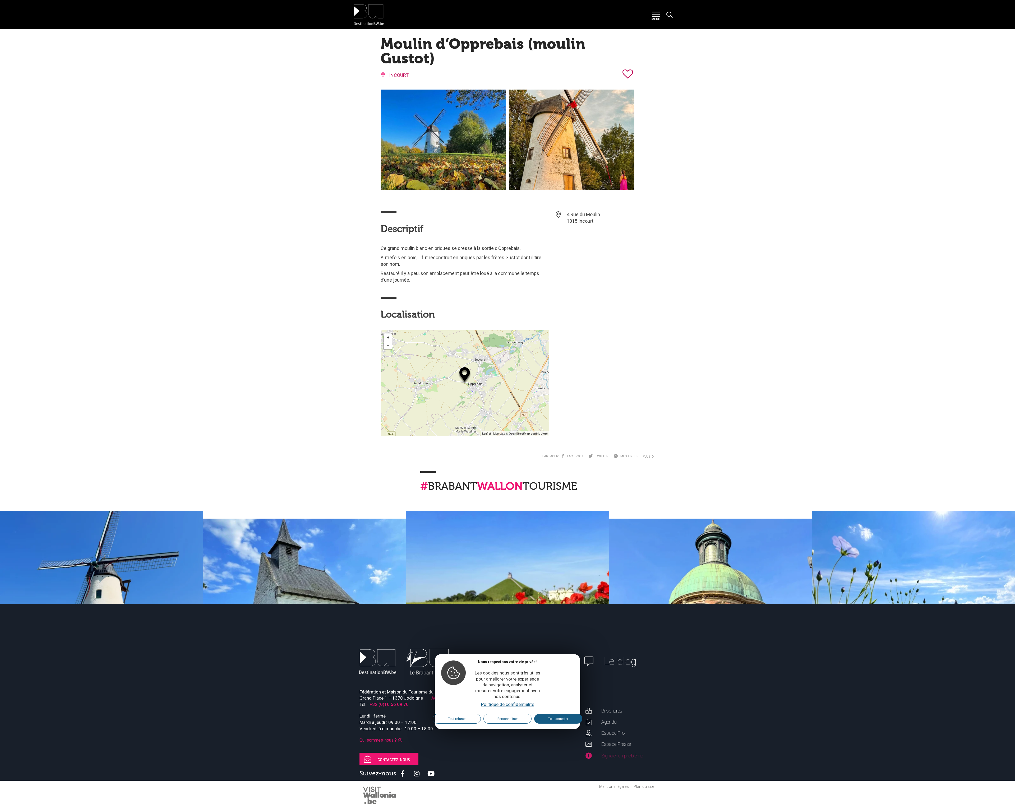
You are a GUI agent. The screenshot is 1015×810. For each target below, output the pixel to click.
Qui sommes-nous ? (378, 740)
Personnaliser (507, 718)
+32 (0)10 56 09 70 (389, 704)
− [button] (388, 345)
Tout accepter (558, 718)
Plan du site (644, 786)
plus (647, 456)
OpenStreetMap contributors (528, 433)
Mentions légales (614, 786)
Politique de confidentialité (507, 704)
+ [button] (388, 337)
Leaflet (486, 433)
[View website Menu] (656, 14)
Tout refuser (457, 718)
